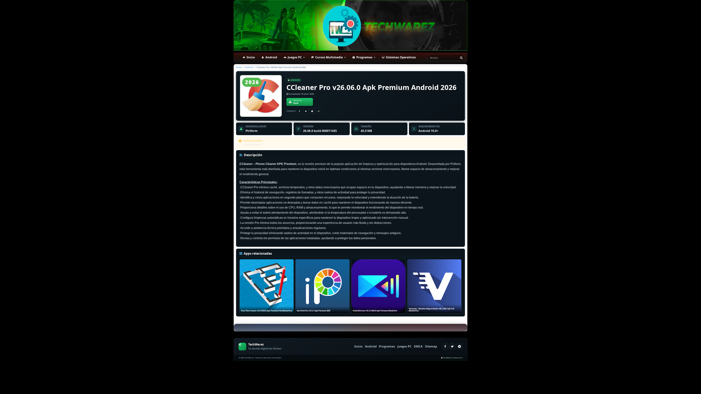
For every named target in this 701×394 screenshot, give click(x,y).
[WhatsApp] (318, 111)
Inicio (239, 67)
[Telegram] (312, 111)
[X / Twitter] (306, 111)
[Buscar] (461, 58)
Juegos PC (404, 346)
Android (249, 67)
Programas (387, 346)
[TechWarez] (350, 25)
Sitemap (431, 346)
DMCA (418, 346)
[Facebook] (299, 111)
